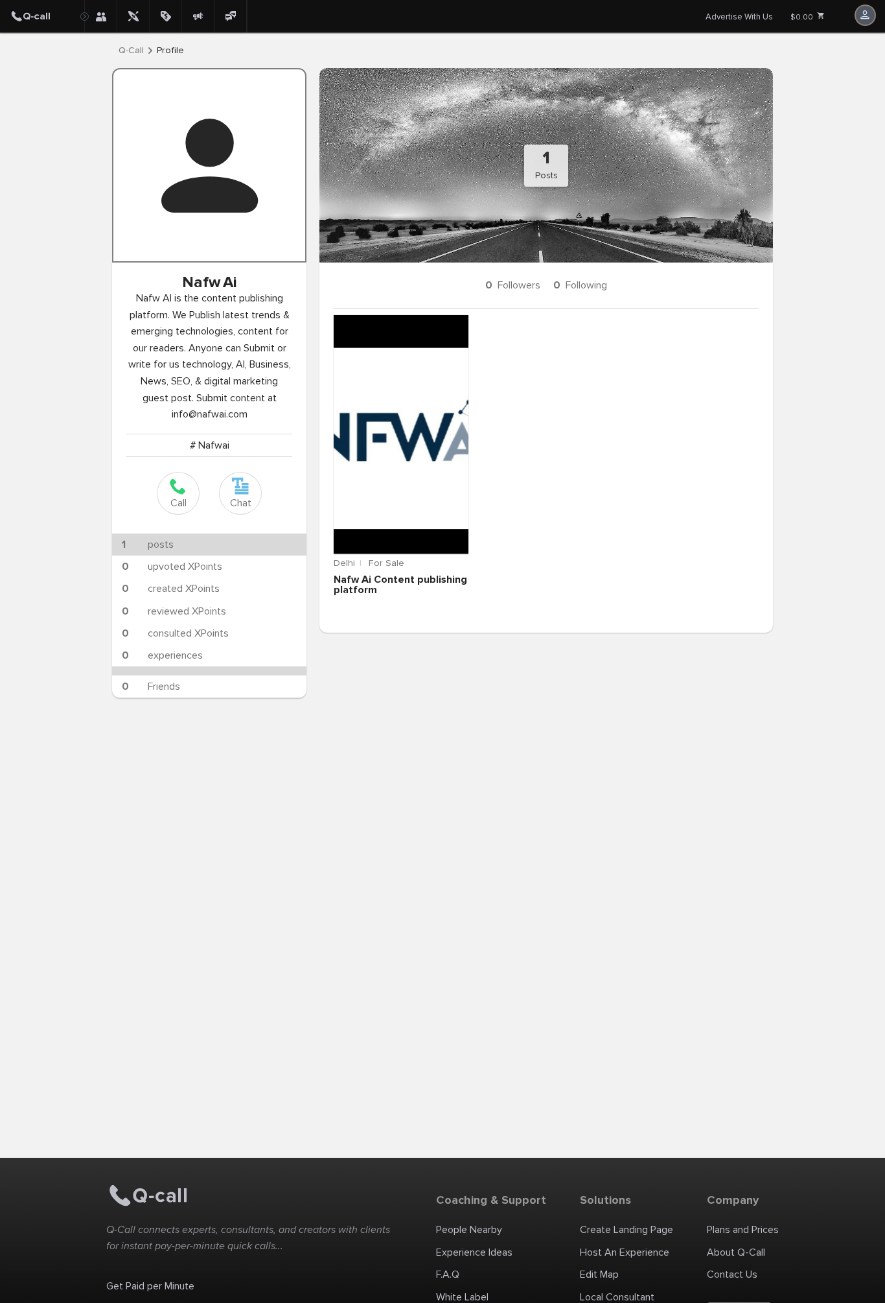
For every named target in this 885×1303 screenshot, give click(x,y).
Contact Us (732, 1274)
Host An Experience (624, 1252)
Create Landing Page (626, 1230)
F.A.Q (447, 1274)
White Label (462, 1297)
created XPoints (171, 588)
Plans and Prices (743, 1230)
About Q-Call (736, 1252)
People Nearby (469, 1230)
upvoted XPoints (172, 566)
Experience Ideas (474, 1252)
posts (148, 544)
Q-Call (131, 50)
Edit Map (599, 1274)
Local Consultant (617, 1297)
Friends (151, 686)
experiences (162, 655)
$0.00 (802, 17)
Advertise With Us (739, 17)
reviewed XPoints (174, 611)
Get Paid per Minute (150, 1286)
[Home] (42, 16)
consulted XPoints (175, 633)
